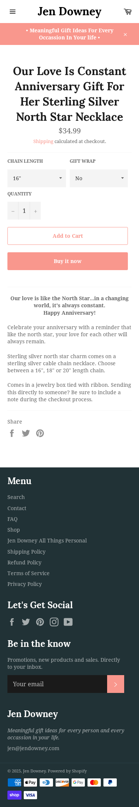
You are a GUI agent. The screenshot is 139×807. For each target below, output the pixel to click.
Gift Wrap (83, 161)
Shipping (43, 141)
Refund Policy (24, 562)
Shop (13, 529)
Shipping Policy (26, 551)
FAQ (12, 518)
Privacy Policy (24, 583)
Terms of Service (28, 573)
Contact (16, 508)
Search (16, 496)
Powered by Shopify (67, 771)
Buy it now (68, 261)
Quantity (19, 194)
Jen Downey (70, 11)
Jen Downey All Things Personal (47, 540)
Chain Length (25, 161)
